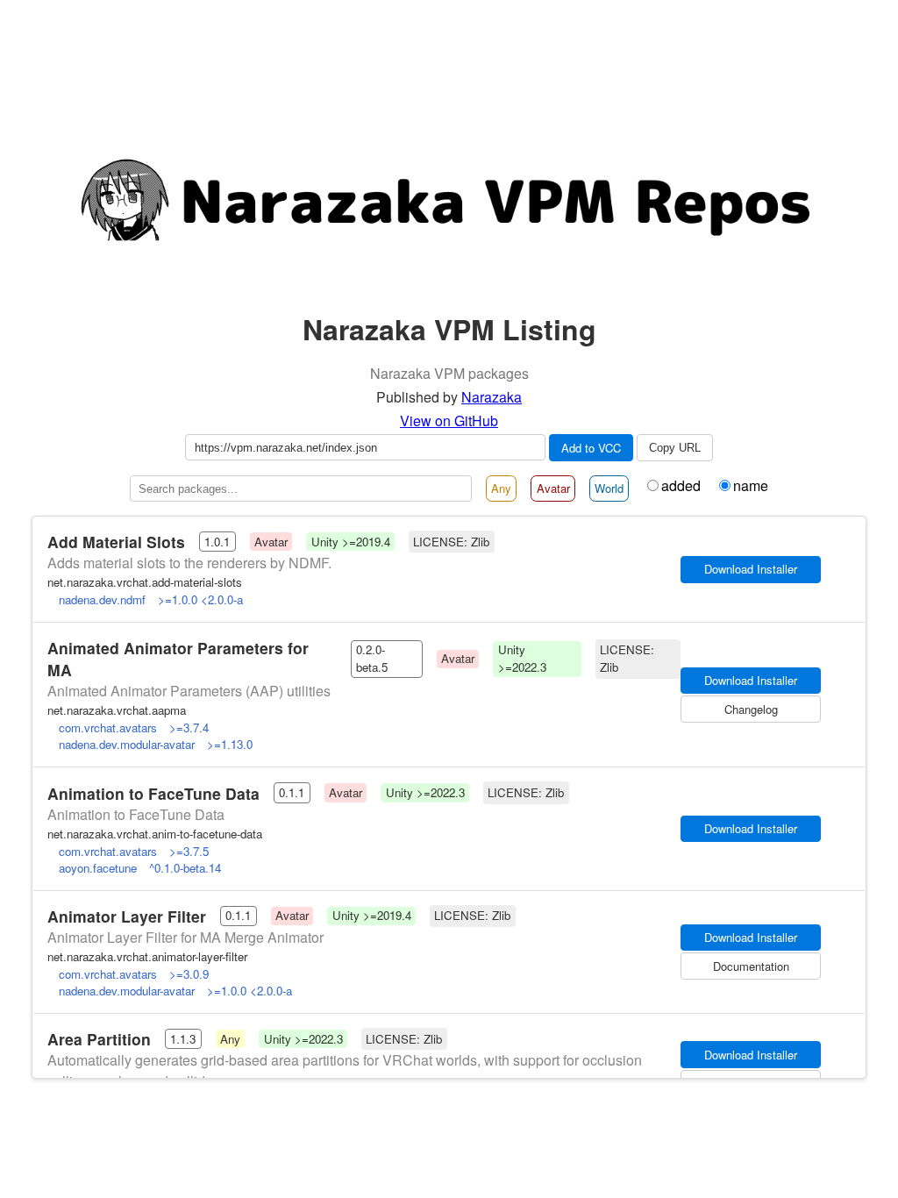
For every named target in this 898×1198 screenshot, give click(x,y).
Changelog (751, 709)
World (609, 488)
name (750, 485)
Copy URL (675, 447)
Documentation (751, 966)
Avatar (553, 488)
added (681, 485)
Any (501, 488)
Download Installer (750, 937)
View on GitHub (449, 420)
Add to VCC (591, 447)
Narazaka (491, 397)
